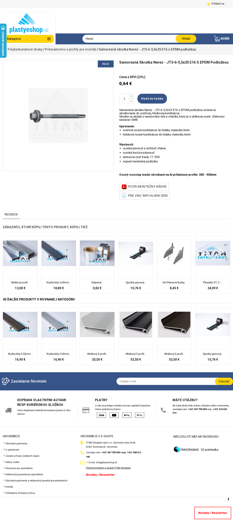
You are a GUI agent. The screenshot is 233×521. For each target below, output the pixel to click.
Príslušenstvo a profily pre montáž (71, 49)
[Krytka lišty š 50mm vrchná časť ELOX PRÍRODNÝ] (59, 328)
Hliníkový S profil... (97, 353)
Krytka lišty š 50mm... (20, 353)
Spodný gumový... (136, 282)
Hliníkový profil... (20, 282)
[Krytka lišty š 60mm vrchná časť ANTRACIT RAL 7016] (59, 257)
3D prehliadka (209, 449)
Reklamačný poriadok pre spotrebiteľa (24, 474)
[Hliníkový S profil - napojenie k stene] (97, 328)
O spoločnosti (12, 450)
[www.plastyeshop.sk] (29, 23)
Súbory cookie (12, 462)
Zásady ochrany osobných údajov (22, 456)
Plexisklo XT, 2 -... (212, 282)
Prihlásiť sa (218, 3)
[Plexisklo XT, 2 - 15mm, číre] (213, 257)
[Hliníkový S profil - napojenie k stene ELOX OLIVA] (174, 328)
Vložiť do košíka (152, 98)
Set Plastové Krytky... (174, 282)
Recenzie (11, 214)
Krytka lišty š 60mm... (59, 282)
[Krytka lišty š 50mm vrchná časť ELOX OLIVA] (20, 328)
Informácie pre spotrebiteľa (19, 468)
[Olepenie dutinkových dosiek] (97, 257)
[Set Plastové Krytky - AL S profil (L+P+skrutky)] (174, 257)
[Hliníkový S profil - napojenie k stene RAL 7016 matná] (136, 328)
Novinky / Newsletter (100, 474)
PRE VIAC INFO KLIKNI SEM (147, 195)
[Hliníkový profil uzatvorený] (20, 257)
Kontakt (9, 487)
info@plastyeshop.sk (106, 462)
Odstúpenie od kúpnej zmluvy (20, 493)
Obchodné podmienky (16, 443)
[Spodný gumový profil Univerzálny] (136, 257)
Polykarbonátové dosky (25, 49)
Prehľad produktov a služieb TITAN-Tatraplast (108, 468)
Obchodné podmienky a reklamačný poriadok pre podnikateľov (36, 480)
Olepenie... (97, 282)
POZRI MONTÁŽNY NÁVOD (147, 186)
